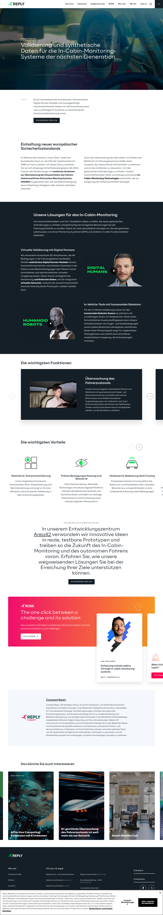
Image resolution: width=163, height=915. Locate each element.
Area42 (42, 534)
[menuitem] (69, 4)
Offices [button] (11, 880)
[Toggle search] (151, 4)
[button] (46, 120)
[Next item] (139, 447)
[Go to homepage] (16, 4)
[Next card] (150, 396)
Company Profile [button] (14, 874)
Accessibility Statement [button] (89, 888)
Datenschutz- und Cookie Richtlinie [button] (60, 874)
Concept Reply (56, 700)
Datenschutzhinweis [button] (58, 880)
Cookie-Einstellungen (127, 902)
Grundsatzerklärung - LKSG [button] (91, 881)
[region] (81, 902)
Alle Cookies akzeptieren (147, 902)
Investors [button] (11, 886)
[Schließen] (160, 893)
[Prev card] (13, 396)
